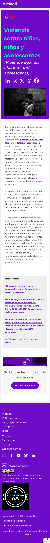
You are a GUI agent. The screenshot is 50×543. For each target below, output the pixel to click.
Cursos (6, 444)
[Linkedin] (7, 80)
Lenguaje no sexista (14, 422)
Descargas (8, 440)
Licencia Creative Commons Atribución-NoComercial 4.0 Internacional (22, 478)
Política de (27, 516)
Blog (5, 430)
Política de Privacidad (27, 531)
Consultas (8, 436)
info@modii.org (17, 465)
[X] (22, 80)
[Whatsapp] (29, 80)
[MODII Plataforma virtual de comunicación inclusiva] (10, 4)
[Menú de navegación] (44, 4)
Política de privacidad (14, 521)
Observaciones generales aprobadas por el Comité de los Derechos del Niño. (22, 289)
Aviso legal (8, 516)
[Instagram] (14, 80)
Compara (8, 426)
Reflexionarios (11, 418)
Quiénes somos (11, 448)
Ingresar (7, 413)
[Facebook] (36, 80)
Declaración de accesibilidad (17, 525)
